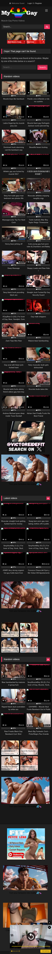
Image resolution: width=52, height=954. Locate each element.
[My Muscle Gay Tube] (21, 13)
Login (30, 3)
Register (38, 3)
